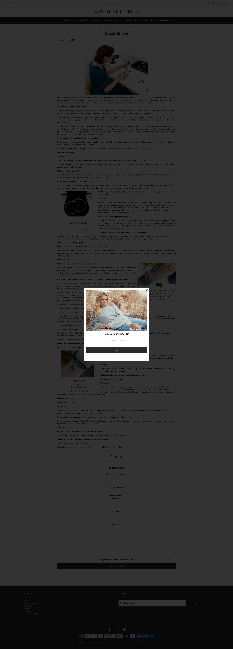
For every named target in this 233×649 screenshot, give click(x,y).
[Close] (147, 290)
